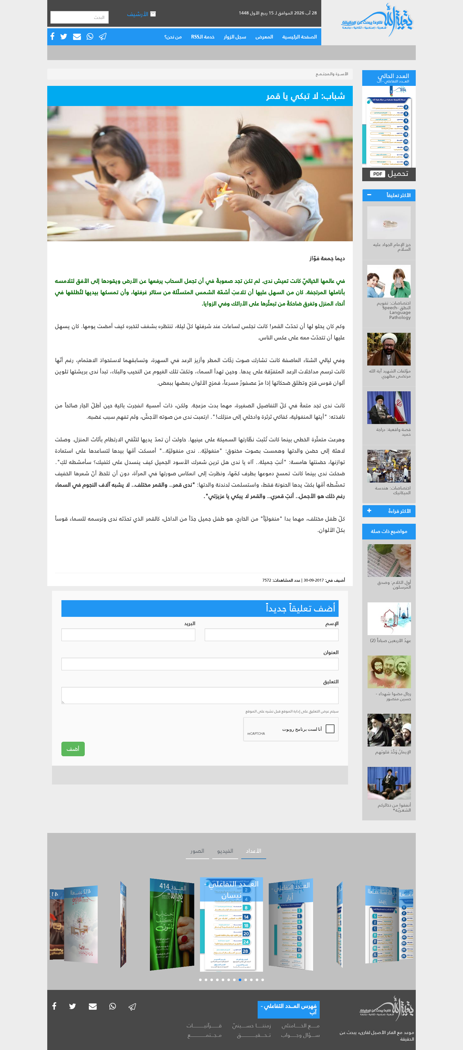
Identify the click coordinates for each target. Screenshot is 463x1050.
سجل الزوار (235, 37)
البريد (189, 623)
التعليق (331, 681)
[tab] (389, 195)
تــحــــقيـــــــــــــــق (254, 1035)
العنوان (331, 652)
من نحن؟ (173, 37)
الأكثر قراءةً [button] (400, 511)
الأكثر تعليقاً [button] (399, 195)
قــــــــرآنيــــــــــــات (204, 1025)
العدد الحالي (393, 77)
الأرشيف (138, 14)
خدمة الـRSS (202, 37)
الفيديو (225, 850)
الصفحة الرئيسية (300, 37)
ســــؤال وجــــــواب (300, 1035)
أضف (73, 749)
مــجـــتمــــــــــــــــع (205, 1035)
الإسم (332, 623)
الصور (197, 850)
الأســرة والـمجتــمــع (332, 73)
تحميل (397, 173)
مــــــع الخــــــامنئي (301, 1025)
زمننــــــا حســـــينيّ (251, 1025)
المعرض (264, 37)
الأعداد (253, 850)
